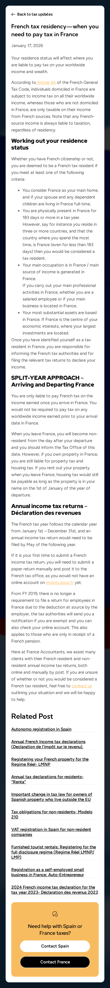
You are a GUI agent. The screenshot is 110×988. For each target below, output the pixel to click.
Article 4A (46, 82)
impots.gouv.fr (60, 582)
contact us (82, 685)
